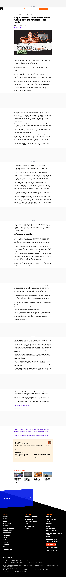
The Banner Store (51, 519)
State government (22, 14)
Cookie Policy (15, 565)
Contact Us (28, 514)
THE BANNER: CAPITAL (51, 550)
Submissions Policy (31, 565)
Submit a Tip (28, 523)
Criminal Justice (7, 530)
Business (5, 526)
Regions (5, 521)
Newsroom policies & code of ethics (54, 533)
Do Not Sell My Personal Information (47, 565)
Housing (5, 540)
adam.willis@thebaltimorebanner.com (21, 443)
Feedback (27, 528)
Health (5, 537)
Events (48, 521)
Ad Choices (37, 565)
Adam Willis (16, 25)
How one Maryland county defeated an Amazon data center (42, 455)
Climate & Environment (9, 528)
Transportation (7, 549)
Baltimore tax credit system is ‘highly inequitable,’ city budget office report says (32, 429)
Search (52, 8)
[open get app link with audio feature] (20, 27)
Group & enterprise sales (31, 516)
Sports (5, 519)
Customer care (29, 519)
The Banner (49, 514)
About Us (48, 516)
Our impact (49, 526)
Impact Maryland (50, 528)
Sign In (58, 8)
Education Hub (7, 533)
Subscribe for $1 (43, 8)
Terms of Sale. (14, 568)
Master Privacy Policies (37, 562)
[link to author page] (15, 449)
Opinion (5, 547)
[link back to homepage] (8, 557)
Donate (48, 536)
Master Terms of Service (26, 562)
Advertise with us (33, 6)
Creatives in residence (52, 541)
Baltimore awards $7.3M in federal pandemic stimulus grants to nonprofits (31, 435)
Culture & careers (51, 530)
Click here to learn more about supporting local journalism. (14, 571)
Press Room (49, 523)
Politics (16, 14)
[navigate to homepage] (8, 8)
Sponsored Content (51, 539)
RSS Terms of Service (22, 565)
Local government (29, 14)
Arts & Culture (7, 523)
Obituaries (6, 544)
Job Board (6, 542)
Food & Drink (6, 535)
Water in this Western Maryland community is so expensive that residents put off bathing (23, 456)
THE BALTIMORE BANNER (52, 547)
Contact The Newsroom (31, 521)
